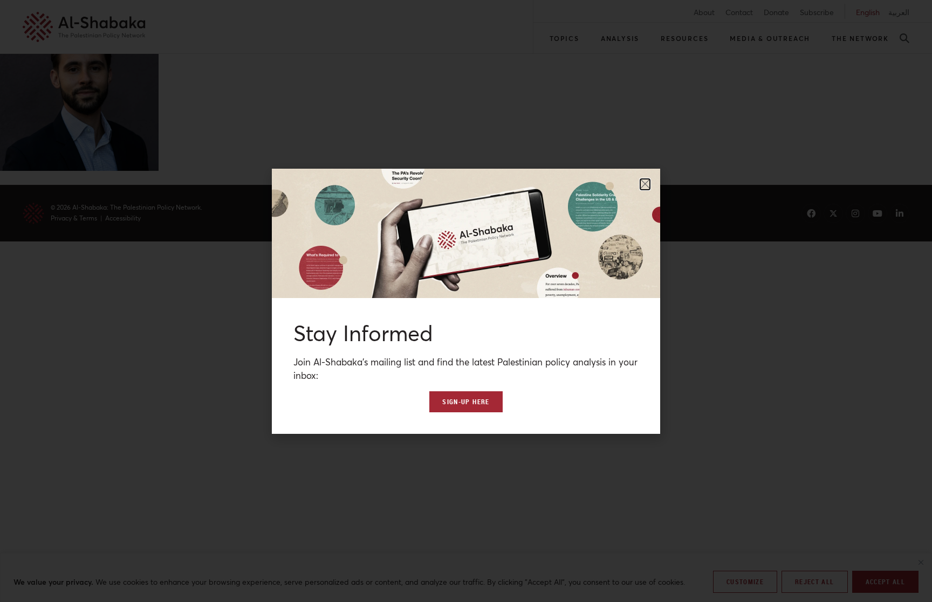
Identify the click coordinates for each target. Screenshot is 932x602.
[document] (466, 301)
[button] (645, 184)
